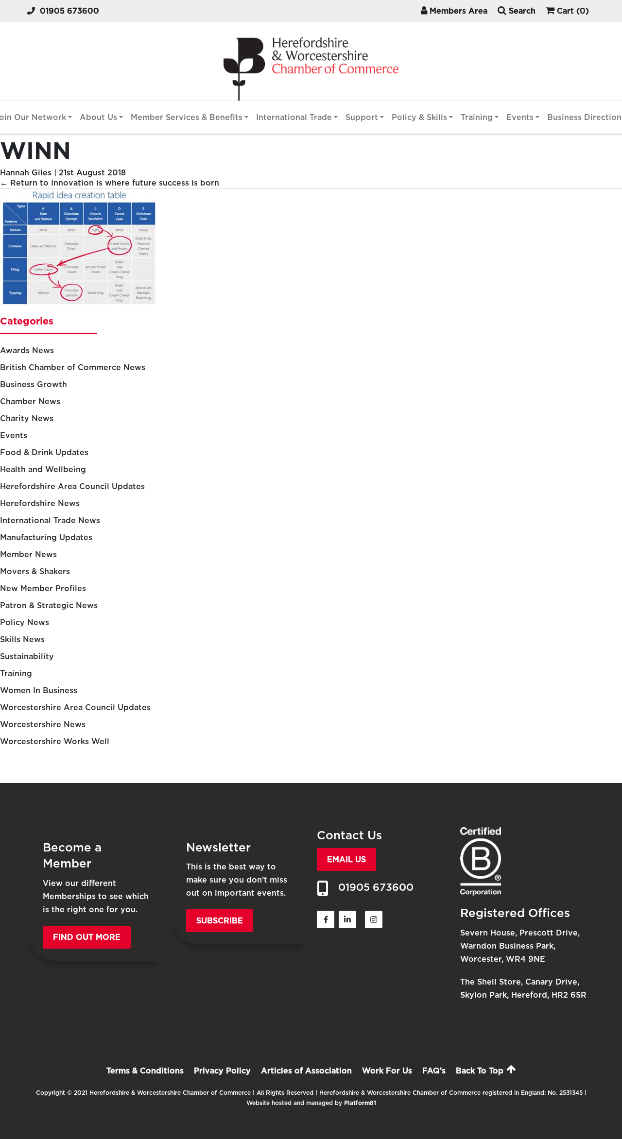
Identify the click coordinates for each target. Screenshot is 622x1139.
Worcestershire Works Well (54, 741)
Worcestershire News (43, 724)
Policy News (24, 622)
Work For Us (387, 1070)
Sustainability (27, 656)
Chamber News (30, 401)
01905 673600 (69, 11)
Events (520, 117)
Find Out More (87, 937)
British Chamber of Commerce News (72, 367)
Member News (28, 554)
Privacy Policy (222, 1070)
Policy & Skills (419, 117)
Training (477, 117)
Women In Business (38, 690)
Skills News (22, 639)
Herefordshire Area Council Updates (72, 486)
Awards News (27, 350)
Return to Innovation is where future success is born (109, 182)
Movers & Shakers (35, 571)
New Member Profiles (43, 588)
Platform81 (360, 1102)
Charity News (26, 418)
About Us (98, 117)
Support (362, 117)
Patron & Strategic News (49, 605)
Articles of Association (306, 1070)
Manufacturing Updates (46, 537)
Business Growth (33, 384)
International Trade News (50, 520)
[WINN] (78, 302)
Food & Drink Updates (44, 452)
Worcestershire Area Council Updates (75, 707)
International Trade (294, 117)
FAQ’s (434, 1070)
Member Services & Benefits (186, 117)
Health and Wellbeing (43, 469)
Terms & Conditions (145, 1070)
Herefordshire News (40, 503)
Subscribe (219, 920)
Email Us (346, 859)
